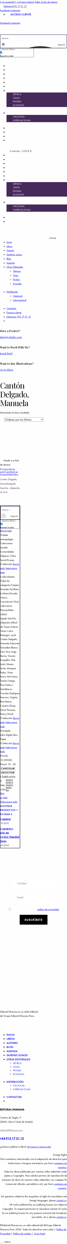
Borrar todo (6, 530)
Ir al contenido (7, 2)
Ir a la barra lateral (24, 2)
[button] (10, 462)
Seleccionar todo (8, 801)
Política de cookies (22, 1233)
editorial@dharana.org (11, 1130)
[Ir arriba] (2, 1242)
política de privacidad (48, 909)
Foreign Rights (60, 1155)
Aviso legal (39, 1233)
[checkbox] (16, 54)
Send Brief (6, 353)
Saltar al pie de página (46, 2)
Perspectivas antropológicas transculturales (9, 471)
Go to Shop (6, 369)
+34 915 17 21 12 (12, 1138)
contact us (61, 1200)
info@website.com (11, 337)
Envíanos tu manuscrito (39, 1146)
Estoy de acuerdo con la (36, 909)
